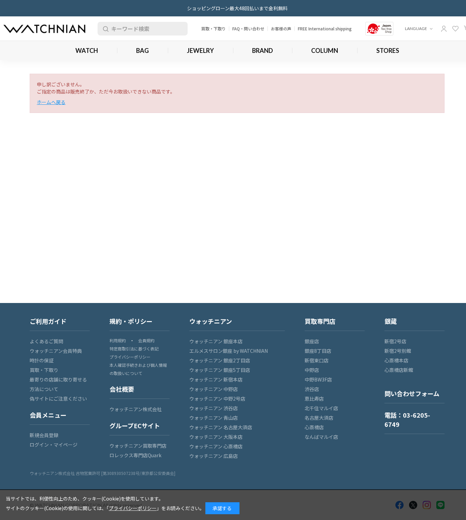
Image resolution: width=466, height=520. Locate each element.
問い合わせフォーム (411, 393)
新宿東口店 (317, 360)
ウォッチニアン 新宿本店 (216, 379)
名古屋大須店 (319, 417)
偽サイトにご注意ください (58, 398)
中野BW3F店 (318, 379)
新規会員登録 (44, 435)
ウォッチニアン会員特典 (56, 350)
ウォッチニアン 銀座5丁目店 (219, 369)
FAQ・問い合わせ (248, 28)
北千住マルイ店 (321, 408)
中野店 (312, 369)
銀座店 (312, 341)
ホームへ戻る (51, 102)
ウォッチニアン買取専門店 (138, 445)
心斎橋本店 (396, 360)
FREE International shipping (325, 28)
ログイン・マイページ (53, 444)
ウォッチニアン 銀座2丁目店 (219, 360)
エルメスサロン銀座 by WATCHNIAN (228, 350)
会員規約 (146, 340)
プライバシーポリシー (130, 357)
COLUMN (324, 50)
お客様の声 (281, 28)
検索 (104, 28)
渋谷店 (312, 389)
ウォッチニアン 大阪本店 (216, 436)
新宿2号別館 (397, 350)
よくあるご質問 (46, 341)
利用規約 (118, 340)
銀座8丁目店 (318, 350)
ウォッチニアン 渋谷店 (213, 408)
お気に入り (455, 28)
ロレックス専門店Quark (135, 455)
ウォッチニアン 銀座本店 (216, 341)
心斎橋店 (314, 427)
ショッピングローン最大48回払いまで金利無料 (237, 8)
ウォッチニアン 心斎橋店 (216, 446)
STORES (387, 50)
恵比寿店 (314, 398)
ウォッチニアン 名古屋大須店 (220, 427)
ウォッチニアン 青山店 (213, 417)
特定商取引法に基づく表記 (134, 348)
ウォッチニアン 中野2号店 (217, 398)
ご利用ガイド (48, 321)
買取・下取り (213, 28)
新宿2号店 (395, 341)
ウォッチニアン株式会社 (136, 409)
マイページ (444, 29)
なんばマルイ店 (321, 436)
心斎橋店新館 (398, 369)
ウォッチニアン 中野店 (213, 389)
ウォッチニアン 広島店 (213, 455)
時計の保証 (42, 360)
